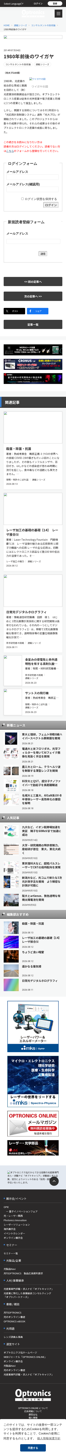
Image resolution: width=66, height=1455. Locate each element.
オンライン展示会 (13, 1237)
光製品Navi (10, 1269)
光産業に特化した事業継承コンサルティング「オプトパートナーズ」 (27, 1295)
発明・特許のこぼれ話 (17, 479)
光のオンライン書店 (14, 1317)
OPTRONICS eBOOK (14, 1321)
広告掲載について (33, 1411)
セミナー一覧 (11, 1253)
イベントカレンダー (14, 1233)
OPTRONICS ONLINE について (33, 1408)
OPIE (6, 1207)
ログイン (38, 3)
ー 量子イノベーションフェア (21, 1211)
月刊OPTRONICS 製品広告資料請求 (23, 1273)
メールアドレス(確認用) (23, 184)
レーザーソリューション (17, 1224)
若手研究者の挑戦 (15, 642)
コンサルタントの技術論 (43, 25)
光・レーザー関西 (13, 1215)
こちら (10, 151)
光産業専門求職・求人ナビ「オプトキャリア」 (29, 1289)
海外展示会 (10, 1229)
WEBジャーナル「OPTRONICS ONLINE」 (25, 1357)
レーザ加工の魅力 (15, 561)
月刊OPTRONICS (12, 1312)
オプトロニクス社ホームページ (20, 1352)
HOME (7, 25)
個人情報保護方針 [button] (48, 1438)
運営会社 (33, 1414)
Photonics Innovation (15, 1220)
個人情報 (33, 1417)
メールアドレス (17, 172)
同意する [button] (33, 1447)
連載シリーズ (20, 25)
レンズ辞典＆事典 (13, 1337)
